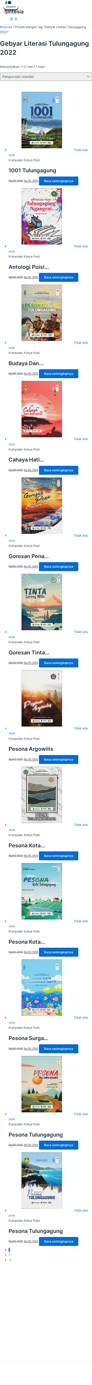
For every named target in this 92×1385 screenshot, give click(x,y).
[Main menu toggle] (13, 19)
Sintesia (14, 12)
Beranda (6, 27)
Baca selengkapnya (58, 181)
